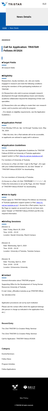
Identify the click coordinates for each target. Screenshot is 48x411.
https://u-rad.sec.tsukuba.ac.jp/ (31, 156)
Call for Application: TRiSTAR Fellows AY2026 (18, 339)
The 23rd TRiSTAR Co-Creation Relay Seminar (19, 328)
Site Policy (24, 398)
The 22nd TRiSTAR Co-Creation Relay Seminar (19, 334)
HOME (4, 28)
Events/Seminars (8, 354)
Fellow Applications (9, 369)
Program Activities (8, 364)
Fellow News (6, 359)
